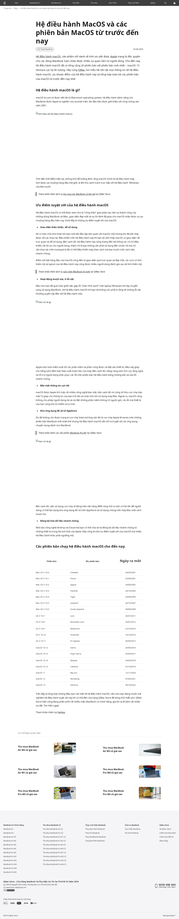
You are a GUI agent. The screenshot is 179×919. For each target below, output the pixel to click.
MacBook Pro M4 (10, 868)
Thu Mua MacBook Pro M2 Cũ (54, 856)
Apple (113, 56)
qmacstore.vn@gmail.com (16, 887)
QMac (81, 70)
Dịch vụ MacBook (132, 825)
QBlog (152, 3)
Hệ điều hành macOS (48, 56)
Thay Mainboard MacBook (95, 837)
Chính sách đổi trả (166, 837)
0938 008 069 (167, 884)
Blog (16, 8)
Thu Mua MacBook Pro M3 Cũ (54, 860)
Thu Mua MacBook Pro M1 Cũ (54, 852)
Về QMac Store (165, 829)
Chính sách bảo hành (167, 833)
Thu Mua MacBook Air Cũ (53, 829)
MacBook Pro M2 (10, 860)
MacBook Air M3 (9, 845)
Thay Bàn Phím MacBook (95, 841)
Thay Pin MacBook (92, 833)
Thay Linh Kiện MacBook (95, 825)
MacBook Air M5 (9, 852)
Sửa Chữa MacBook (132, 829)
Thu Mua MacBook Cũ (52, 825)
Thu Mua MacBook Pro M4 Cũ (54, 864)
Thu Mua (94, 3)
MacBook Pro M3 (10, 864)
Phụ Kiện (76, 3)
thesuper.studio (169, 916)
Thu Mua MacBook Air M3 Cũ (54, 845)
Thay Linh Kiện (133, 3)
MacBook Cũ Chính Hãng (13, 825)
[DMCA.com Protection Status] (44, 890)
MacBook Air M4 (9, 848)
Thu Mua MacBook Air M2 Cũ (54, 841)
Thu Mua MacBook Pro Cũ (53, 833)
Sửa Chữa (112, 3)
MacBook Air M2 (9, 841)
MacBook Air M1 (9, 837)
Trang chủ (7, 8)
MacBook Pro (35, 3)
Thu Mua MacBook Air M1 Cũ (54, 837)
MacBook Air (56, 3)
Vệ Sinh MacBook (131, 833)
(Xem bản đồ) (52, 884)
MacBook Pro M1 (78, 432)
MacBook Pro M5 (10, 872)
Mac (16, 3)
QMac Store (164, 825)
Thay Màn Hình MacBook (95, 829)
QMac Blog (163, 841)
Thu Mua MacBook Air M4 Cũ (54, 848)
